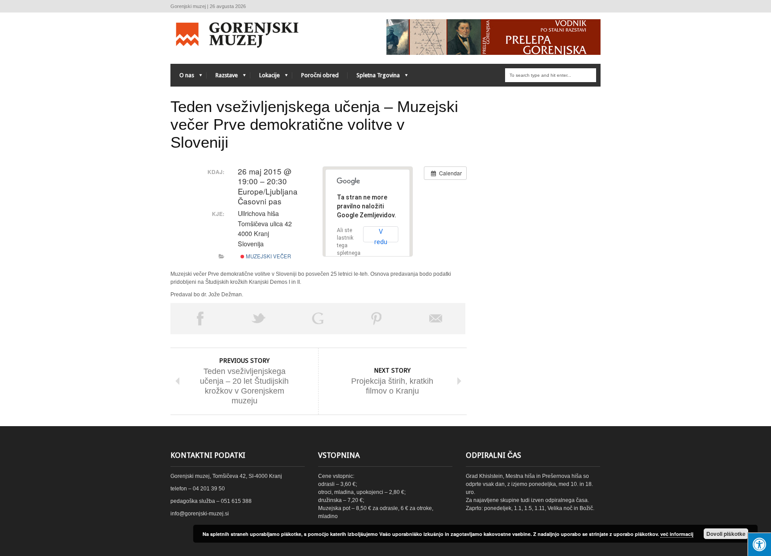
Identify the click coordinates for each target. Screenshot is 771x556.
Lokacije (265, 77)
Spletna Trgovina (374, 77)
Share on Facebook (199, 318)
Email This (435, 318)
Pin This (376, 318)
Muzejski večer (268, 256)
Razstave (222, 77)
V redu (380, 235)
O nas (182, 77)
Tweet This (258, 318)
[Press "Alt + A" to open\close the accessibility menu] (759, 544)
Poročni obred (320, 75)
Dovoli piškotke (726, 534)
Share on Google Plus (317, 318)
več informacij (676, 534)
